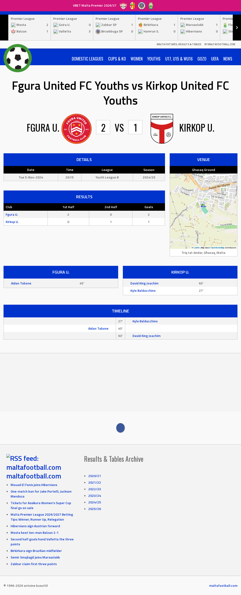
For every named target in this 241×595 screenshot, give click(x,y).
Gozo (201, 59)
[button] (204, 206)
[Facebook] (120, 428)
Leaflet (196, 248)
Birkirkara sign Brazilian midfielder (36, 550)
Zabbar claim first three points (34, 563)
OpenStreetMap (218, 248)
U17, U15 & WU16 (179, 59)
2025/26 (94, 508)
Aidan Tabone (21, 283)
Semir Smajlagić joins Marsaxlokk (35, 557)
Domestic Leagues (87, 59)
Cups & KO (117, 59)
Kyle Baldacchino (143, 290)
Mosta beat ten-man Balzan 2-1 (35, 532)
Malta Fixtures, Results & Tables (179, 44)
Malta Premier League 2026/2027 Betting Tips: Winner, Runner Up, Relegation (42, 517)
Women (137, 59)
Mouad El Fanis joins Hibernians (34, 484)
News (227, 59)
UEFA (215, 59)
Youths (154, 59)
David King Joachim (144, 283)
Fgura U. (12, 214)
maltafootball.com (33, 475)
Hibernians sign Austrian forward (35, 525)
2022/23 (94, 488)
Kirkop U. (12, 221)
